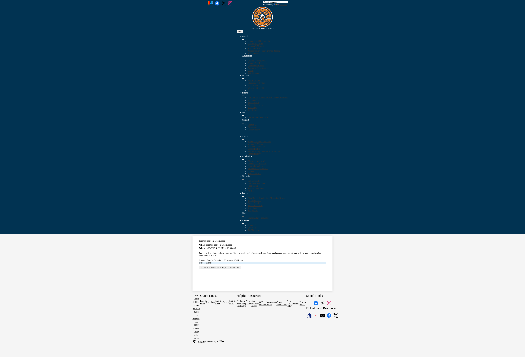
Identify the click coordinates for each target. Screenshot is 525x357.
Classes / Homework (257, 61)
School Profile (254, 48)
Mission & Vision (255, 43)
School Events (205, 263)
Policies (251, 90)
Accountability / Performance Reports (264, 51)
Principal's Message (256, 46)
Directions (252, 127)
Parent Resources (255, 105)
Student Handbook (256, 88)
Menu (240, 31)
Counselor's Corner (256, 65)
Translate (283, 4)
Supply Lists (253, 110)
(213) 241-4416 (196, 334)
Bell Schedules (254, 80)
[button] (243, 139)
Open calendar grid (230, 267)
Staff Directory (254, 130)
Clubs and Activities (256, 83)
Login (198, 341)
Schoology (252, 107)
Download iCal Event (233, 260)
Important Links (254, 100)
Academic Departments (258, 68)
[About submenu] (243, 39)
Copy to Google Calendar (210, 260)
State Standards (254, 73)
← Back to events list (210, 267)
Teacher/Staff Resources (258, 117)
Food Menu (253, 85)
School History (254, 53)
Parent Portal (253, 102)
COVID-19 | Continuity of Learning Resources (268, 98)
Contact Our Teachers (257, 63)
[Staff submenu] (243, 115)
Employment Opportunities (259, 41)
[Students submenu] (243, 78)
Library (251, 70)
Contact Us (252, 125)
